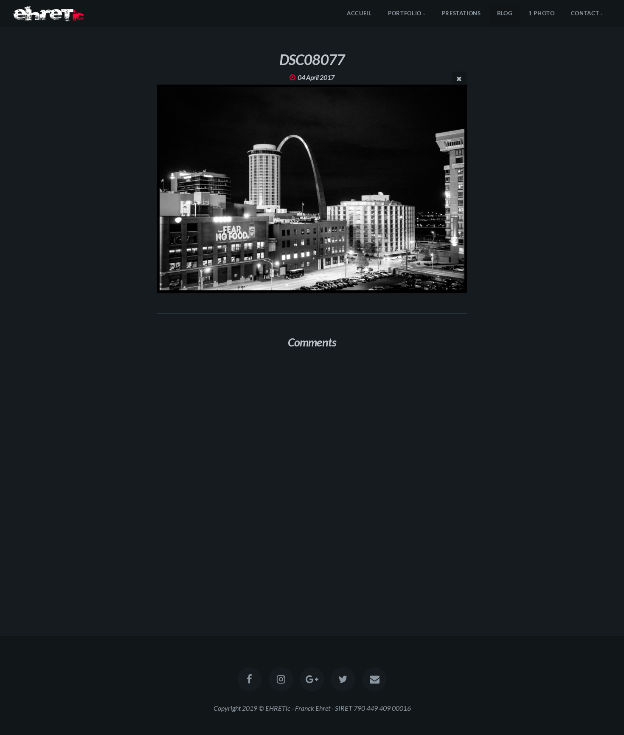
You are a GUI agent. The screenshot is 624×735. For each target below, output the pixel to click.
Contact (585, 13)
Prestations (461, 13)
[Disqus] (312, 468)
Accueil (359, 13)
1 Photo (541, 13)
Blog (504, 13)
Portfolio (405, 13)
